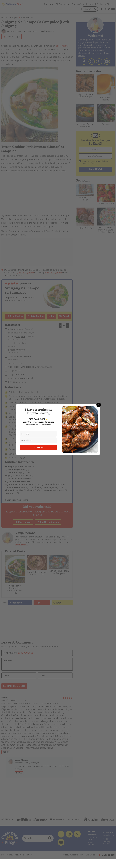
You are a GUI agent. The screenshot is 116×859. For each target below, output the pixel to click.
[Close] (98, 405)
